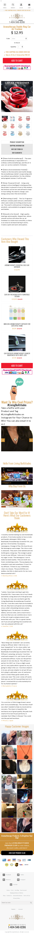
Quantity (13, 46)
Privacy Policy (16, 898)
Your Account (23, 890)
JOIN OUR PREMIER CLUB (17, 853)
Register (13, 909)
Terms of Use (26, 895)
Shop (4, 895)
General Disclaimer (17, 895)
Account (20, 909)
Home (8, 890)
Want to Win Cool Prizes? (17, 402)
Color (8, 38)
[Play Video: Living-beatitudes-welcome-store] (17, 476)
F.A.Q (12, 890)
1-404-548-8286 (17, 22)
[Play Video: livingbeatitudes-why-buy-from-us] (17, 499)
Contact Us (9, 895)
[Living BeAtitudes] (17, 15)
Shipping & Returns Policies (16, 893)
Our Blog (17, 890)
